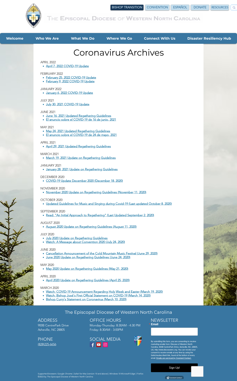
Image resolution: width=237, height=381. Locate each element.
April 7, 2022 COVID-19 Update (67, 66)
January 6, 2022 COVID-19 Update (69, 93)
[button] (14, 38)
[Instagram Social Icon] (105, 344)
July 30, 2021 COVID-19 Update (67, 104)
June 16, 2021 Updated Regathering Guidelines (78, 116)
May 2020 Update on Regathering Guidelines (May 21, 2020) (87, 269)
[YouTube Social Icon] (98, 344)
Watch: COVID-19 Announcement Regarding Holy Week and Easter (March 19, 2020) (104, 292)
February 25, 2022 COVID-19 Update (71, 77)
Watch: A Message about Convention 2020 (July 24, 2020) (85, 242)
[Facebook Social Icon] (92, 344)
